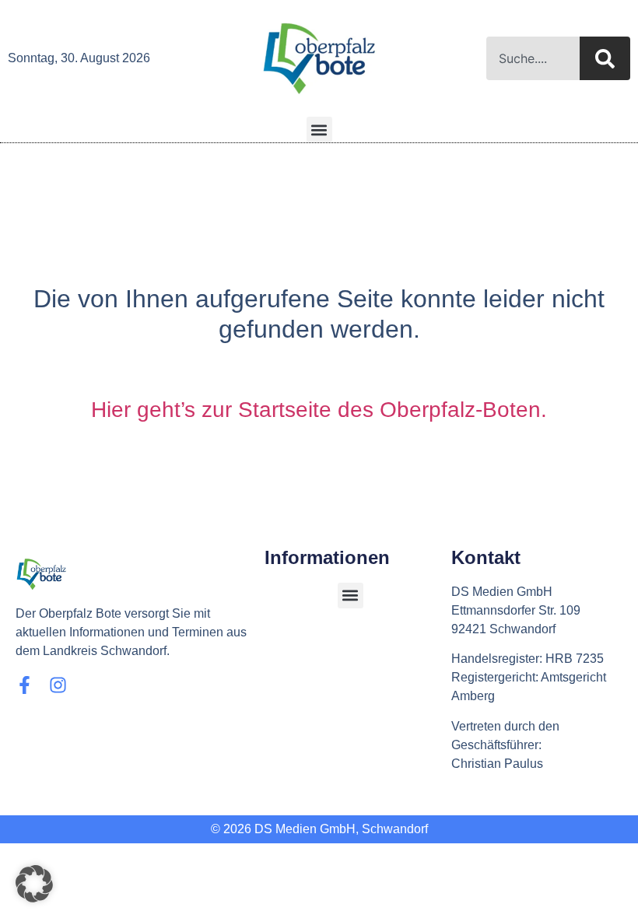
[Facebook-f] (24, 685)
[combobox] (533, 58)
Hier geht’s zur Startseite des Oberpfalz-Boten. (319, 410)
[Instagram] (58, 685)
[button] (319, 129)
